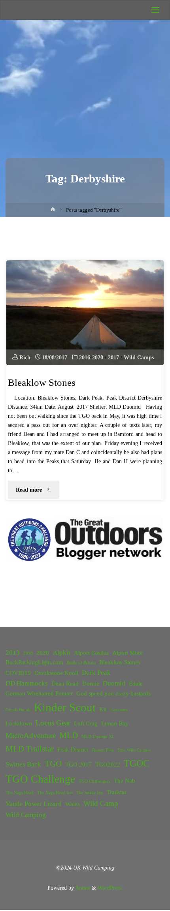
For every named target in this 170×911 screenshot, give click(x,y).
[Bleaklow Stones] (85, 312)
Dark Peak (96, 672)
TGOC (136, 763)
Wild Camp (100, 803)
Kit (103, 709)
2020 (42, 653)
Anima (82, 888)
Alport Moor (127, 653)
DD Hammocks (27, 683)
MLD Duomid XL (98, 736)
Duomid (114, 683)
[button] (29, 539)
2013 (13, 652)
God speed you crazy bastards (113, 693)
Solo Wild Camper (134, 750)
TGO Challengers (94, 781)
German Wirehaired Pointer (39, 693)
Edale (136, 683)
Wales (72, 804)
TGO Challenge (40, 779)
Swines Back (23, 764)
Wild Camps (139, 357)
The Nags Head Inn (55, 793)
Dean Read (65, 683)
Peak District (73, 749)
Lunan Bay (114, 723)
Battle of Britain (81, 663)
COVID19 (18, 673)
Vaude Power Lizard (34, 804)
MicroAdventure (31, 735)
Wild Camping (26, 815)
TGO (53, 763)
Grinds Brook (18, 710)
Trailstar (117, 792)
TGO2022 (107, 764)
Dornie (90, 683)
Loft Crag (86, 723)
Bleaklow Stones (42, 382)
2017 (113, 357)
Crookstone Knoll (56, 673)
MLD (68, 735)
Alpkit (61, 652)
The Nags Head (20, 793)
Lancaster (119, 710)
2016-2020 (91, 357)
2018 (28, 653)
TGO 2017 (78, 764)
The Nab (124, 781)
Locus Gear (53, 723)
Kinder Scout (65, 707)
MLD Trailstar (30, 748)
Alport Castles (91, 653)
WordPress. (110, 888)
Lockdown (19, 723)
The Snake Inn (89, 793)
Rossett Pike (103, 750)
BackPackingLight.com (34, 662)
